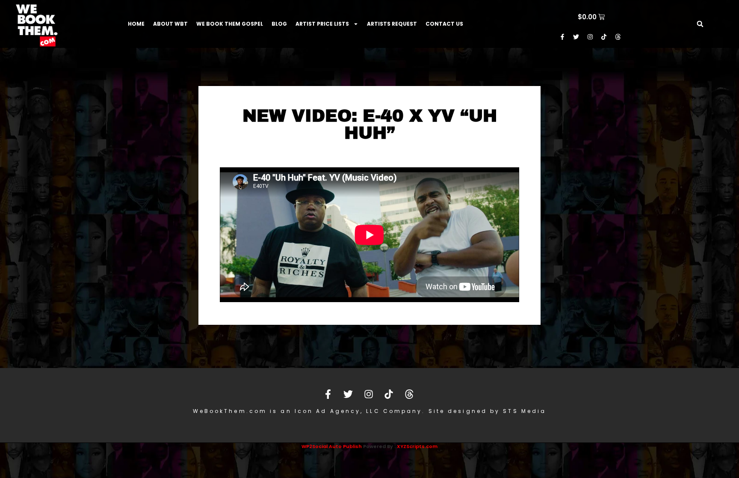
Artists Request (392, 23)
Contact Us (444, 23)
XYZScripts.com (417, 446)
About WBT (170, 23)
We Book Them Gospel (229, 23)
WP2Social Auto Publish (332, 446)
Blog (279, 23)
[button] (700, 24)
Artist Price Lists (322, 23)
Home (136, 23)
